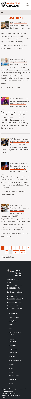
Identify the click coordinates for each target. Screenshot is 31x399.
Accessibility (8, 393)
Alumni (11, 325)
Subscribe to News (7, 257)
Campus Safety (13, 353)
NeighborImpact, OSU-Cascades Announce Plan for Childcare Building (19, 25)
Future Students (14, 313)
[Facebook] (20, 273)
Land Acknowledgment (15, 292)
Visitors (11, 328)
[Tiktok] (20, 270)
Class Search (12, 356)
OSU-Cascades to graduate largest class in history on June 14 (19, 141)
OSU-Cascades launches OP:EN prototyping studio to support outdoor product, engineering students (15, 210)
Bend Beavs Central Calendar (15, 333)
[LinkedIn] (20, 276)
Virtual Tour (12, 379)
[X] (16, 273)
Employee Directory (15, 360)
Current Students (14, 317)
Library (11, 368)
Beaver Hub (12, 345)
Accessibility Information (12, 340)
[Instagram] (16, 270)
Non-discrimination (10, 395)
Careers (11, 383)
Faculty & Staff (13, 321)
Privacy (7, 391)
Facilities (11, 364)
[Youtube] (17, 276)
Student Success (14, 376)
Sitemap (4, 397)
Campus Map (13, 349)
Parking (11, 372)
